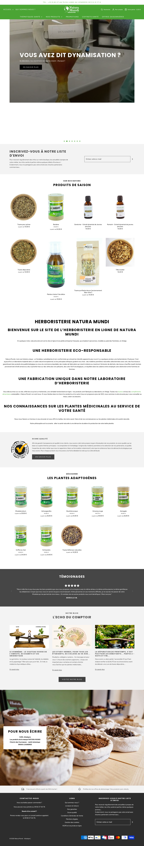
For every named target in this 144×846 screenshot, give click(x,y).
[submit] (132, 159)
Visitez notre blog (72, 679)
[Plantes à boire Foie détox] (56, 264)
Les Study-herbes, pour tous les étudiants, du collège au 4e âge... (71, 653)
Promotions (72, 17)
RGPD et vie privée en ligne (72, 826)
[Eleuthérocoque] (72, 497)
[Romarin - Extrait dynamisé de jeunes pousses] (120, 207)
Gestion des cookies (72, 822)
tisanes (120, 392)
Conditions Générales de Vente (72, 816)
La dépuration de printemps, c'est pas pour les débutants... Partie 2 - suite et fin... (114, 654)
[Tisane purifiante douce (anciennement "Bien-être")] (88, 262)
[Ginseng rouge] (98, 497)
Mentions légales (72, 819)
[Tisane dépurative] (24, 252)
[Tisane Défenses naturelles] (72, 536)
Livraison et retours (72, 806)
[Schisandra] (46, 536)
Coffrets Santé (90, 17)
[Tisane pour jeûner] (24, 207)
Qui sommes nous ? (25, 9)
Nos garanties (72, 809)
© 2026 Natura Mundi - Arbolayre (20, 838)
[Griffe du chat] (21, 536)
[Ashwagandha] (46, 497)
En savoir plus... (31, 69)
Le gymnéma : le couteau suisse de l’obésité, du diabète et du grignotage (28, 654)
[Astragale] (123, 497)
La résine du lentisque (57, 56)
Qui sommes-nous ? (72, 803)
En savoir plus (43, 457)
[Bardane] (56, 207)
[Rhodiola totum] (21, 497)
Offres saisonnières (113, 17)
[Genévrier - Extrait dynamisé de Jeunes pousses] (88, 207)
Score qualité (72, 812)
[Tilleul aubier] (120, 252)
